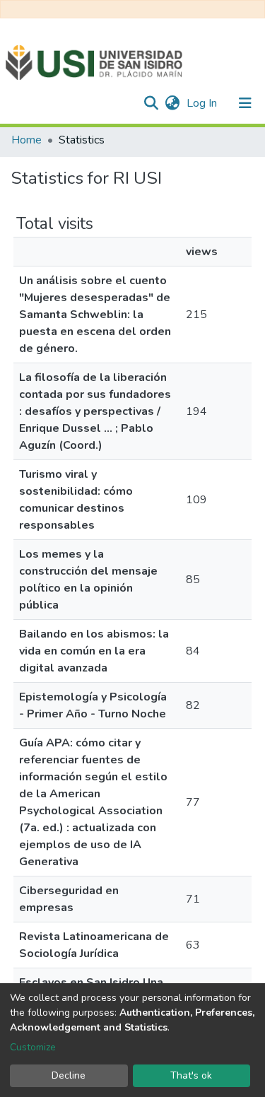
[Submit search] (150, 103)
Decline (69, 1075)
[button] (172, 103)
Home (26, 140)
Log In (203, 103)
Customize (33, 1047)
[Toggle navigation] (245, 103)
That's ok (191, 1075)
